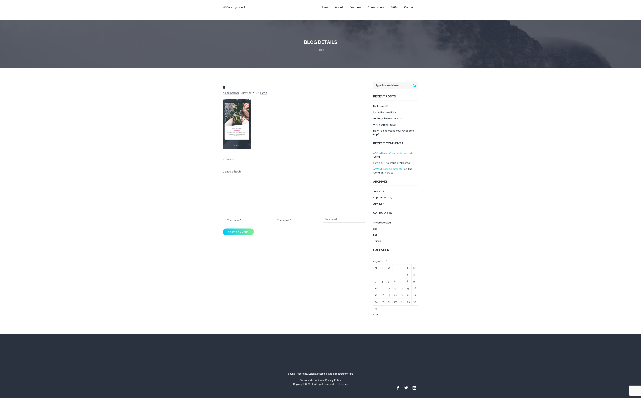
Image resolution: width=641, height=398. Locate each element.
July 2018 (378, 191)
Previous (231, 159)
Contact (409, 7)
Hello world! (380, 106)
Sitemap (343, 384)
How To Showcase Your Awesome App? (393, 132)
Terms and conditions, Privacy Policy (320, 380)
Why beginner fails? (384, 124)
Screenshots (376, 7)
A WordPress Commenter (388, 153)
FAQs (394, 7)
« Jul (375, 314)
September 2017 (383, 197)
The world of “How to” (397, 162)
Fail (375, 234)
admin (263, 93)
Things (377, 241)
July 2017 (378, 203)
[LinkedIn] (414, 388)
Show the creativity (384, 112)
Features (355, 7)
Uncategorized (382, 222)
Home (324, 7)
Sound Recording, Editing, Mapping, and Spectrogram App (320, 373)
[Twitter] (406, 388)
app (375, 228)
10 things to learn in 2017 (387, 118)
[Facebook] (398, 388)
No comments (231, 93)
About (339, 7)
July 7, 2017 (247, 93)
